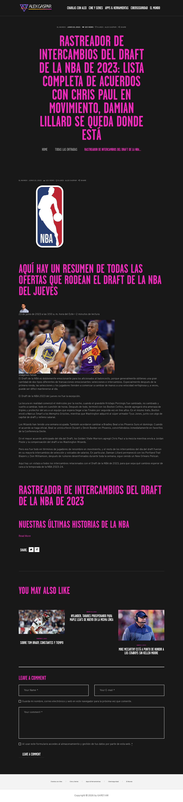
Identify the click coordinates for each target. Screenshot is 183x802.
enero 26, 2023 (92, 612)
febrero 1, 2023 (41, 638)
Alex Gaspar (111, 27)
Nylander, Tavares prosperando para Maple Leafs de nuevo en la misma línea (91, 618)
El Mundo (61, 27)
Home (44, 149)
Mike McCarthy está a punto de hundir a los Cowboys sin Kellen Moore (141, 651)
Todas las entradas (66, 149)
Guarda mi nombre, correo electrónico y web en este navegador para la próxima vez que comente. (77, 701)
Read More (25, 536)
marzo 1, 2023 (141, 645)
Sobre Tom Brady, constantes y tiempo (41, 643)
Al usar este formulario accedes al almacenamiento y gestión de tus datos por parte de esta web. (77, 744)
